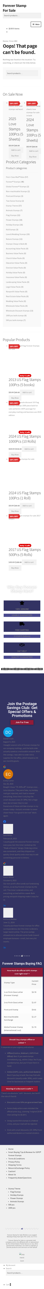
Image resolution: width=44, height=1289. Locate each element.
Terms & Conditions (16, 1158)
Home (5, 41)
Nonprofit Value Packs (15, 291)
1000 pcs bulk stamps (15, 315)
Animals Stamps (13, 210)
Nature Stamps (12, 239)
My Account (10, 1265)
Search (8, 1268)
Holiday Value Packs (14, 272)
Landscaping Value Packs (16, 282)
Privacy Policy (14, 1162)
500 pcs (11, 1204)
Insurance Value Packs (15, 277)
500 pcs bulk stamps (14, 320)
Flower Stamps (12, 220)
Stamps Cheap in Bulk (15, 244)
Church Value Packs (14, 258)
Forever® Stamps (13, 181)
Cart (8, 1284)
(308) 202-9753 (32, 1237)
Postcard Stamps (13, 196)
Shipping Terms (15, 1165)
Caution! (11, 1171)
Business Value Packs (14, 253)
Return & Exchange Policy (19, 1168)
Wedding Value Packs (14, 301)
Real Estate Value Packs (16, 296)
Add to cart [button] (16, 150)
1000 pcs (11, 1208)
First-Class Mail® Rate (15, 177)
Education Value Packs (15, 263)
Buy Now (15, 155)
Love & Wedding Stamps (16, 234)
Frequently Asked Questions (20, 1177)
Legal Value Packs (13, 287)
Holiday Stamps (12, 224)
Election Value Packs (14, 267)
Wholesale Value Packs (15, 306)
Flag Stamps (11, 215)
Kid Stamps (11, 229)
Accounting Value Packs (16, 248)
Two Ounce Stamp (13, 201)
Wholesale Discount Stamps (17, 310)
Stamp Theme (12, 205)
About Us (12, 1174)
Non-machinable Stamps (16, 191)
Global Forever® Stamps (16, 186)
